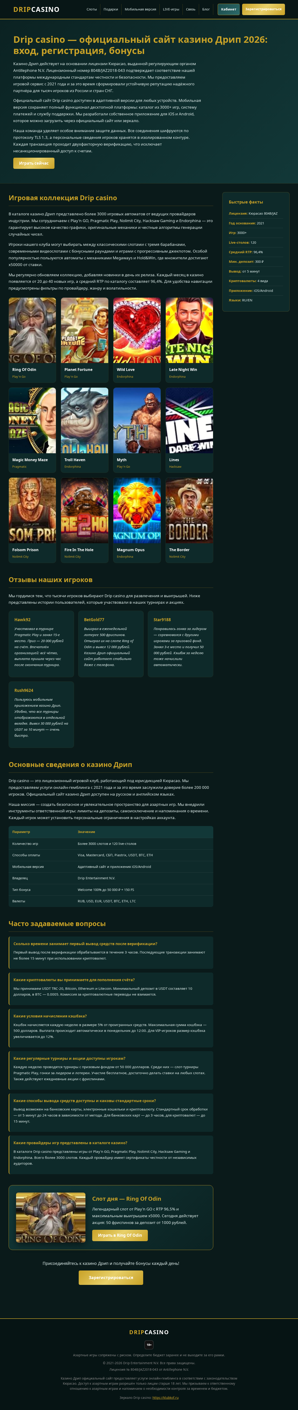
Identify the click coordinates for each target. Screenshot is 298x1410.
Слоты (92, 9)
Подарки (111, 9)
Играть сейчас (34, 163)
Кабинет (228, 9)
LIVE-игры (171, 9)
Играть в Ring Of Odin (120, 1235)
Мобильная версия (140, 9)
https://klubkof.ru (165, 1397)
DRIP (36, 9)
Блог (206, 9)
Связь (191, 9)
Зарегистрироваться (263, 9)
